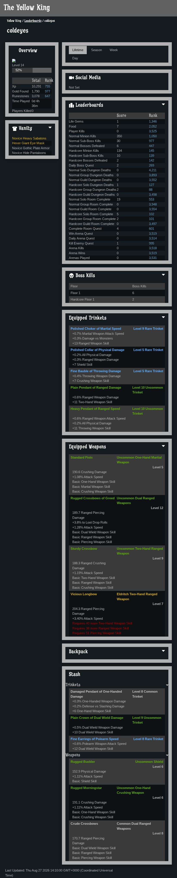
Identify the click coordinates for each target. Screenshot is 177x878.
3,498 (153, 194)
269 (151, 165)
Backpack (78, 652)
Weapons (72, 755)
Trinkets (72, 685)
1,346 (153, 121)
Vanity (24, 128)
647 (47, 96)
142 (151, 160)
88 (150, 189)
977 (47, 91)
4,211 (152, 170)
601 (151, 228)
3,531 (153, 258)
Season (96, 50)
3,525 (153, 131)
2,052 (153, 126)
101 (151, 219)
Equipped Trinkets (87, 318)
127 (151, 185)
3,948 (153, 204)
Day (75, 58)
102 (151, 214)
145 (151, 150)
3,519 (153, 233)
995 (151, 243)
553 (151, 199)
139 (151, 155)
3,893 (153, 175)
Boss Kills (84, 275)
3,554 (153, 209)
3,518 (153, 248)
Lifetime (77, 50)
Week (114, 50)
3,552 (153, 180)
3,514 (153, 238)
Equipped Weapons (87, 447)
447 (151, 146)
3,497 (153, 224)
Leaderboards (32, 21)
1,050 (153, 136)
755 (47, 86)
